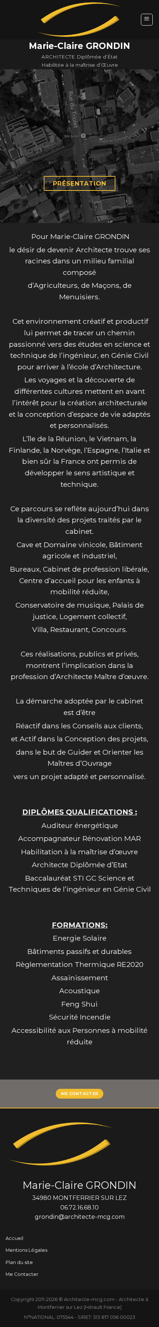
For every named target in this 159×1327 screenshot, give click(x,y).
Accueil (14, 1238)
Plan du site (19, 1262)
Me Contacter (22, 1274)
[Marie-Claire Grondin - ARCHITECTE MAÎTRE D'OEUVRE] (79, 19)
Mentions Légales (26, 1250)
